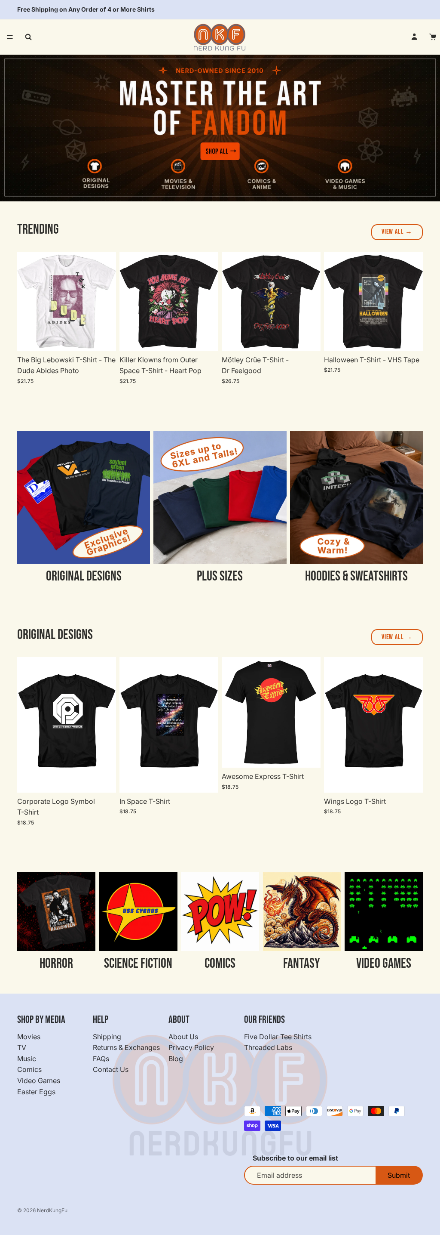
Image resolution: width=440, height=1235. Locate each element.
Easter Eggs (36, 1091)
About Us (183, 1036)
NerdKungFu (52, 1210)
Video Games (38, 1080)
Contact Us (110, 1069)
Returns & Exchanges (126, 1047)
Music (26, 1058)
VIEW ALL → (397, 232)
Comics (29, 1069)
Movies (28, 1036)
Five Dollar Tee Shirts (278, 1036)
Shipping (107, 1036)
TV (21, 1047)
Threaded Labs (268, 1047)
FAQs (101, 1058)
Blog (175, 1058)
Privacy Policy (191, 1047)
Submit (399, 1175)
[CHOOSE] (102, 338)
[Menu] (10, 37)
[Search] (28, 37)
